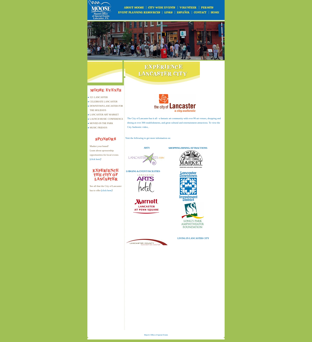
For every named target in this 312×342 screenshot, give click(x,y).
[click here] (95, 159)
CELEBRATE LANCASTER (104, 101)
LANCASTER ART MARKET (104, 114)
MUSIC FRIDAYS (98, 127)
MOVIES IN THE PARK (101, 123)
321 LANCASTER (99, 97)
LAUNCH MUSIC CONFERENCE (106, 119)
